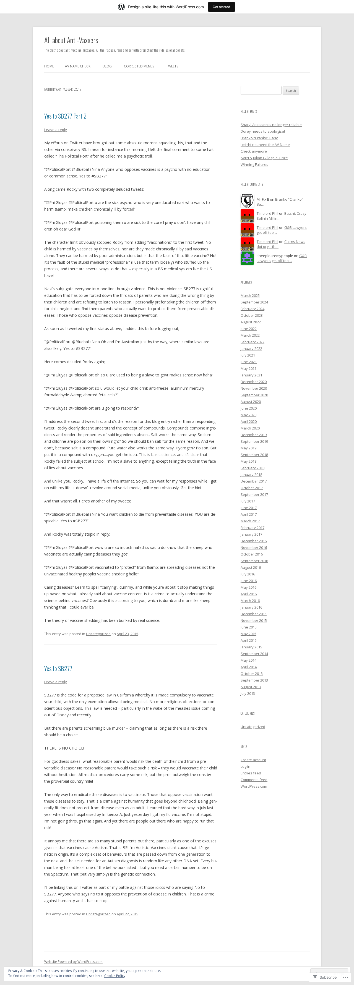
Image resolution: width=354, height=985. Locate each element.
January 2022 (251, 348)
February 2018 (252, 467)
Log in (245, 766)
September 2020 (254, 394)
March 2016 (250, 600)
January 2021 (251, 375)
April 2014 (249, 666)
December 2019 (254, 434)
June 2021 (249, 361)
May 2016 (248, 587)
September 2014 (254, 653)
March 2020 (250, 428)
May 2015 (248, 633)
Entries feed (251, 773)
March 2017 (250, 520)
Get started (221, 7)
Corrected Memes (139, 66)
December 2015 (254, 613)
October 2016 (252, 554)
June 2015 (249, 627)
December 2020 (254, 381)
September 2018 (254, 454)
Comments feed (254, 779)
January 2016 (251, 607)
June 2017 (249, 507)
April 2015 (249, 640)
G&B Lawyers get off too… (282, 258)
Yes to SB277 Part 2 (65, 115)
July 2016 (248, 574)
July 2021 (248, 355)
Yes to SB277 (58, 668)
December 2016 (254, 540)
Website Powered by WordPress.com (73, 961)
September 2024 (254, 302)
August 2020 (251, 401)
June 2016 (249, 580)
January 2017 (251, 534)
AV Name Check (77, 66)
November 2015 (254, 620)
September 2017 (254, 494)
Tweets (172, 66)
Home (49, 66)
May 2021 (248, 368)
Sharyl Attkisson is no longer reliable (271, 124)
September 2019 (254, 441)
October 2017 (252, 487)
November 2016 (254, 547)
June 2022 (249, 328)
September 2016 (254, 560)
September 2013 (254, 680)
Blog (107, 66)
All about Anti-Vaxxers (71, 40)
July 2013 (248, 693)
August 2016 (251, 567)
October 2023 (252, 315)
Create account (253, 759)
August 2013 (251, 686)
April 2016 (249, 593)
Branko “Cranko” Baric (259, 137)
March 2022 (250, 335)
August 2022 (251, 321)
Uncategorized (98, 633)
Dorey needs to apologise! (263, 131)
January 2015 (251, 647)
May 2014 (248, 660)
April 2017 (249, 514)
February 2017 (252, 527)
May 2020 (248, 414)
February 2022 (252, 341)
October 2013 (252, 673)
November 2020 (254, 388)
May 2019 (248, 448)
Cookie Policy (114, 975)
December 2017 (254, 481)
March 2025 (250, 295)
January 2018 (251, 474)
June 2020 (249, 408)
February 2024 (252, 308)
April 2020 (249, 421)
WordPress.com (254, 786)
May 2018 (248, 461)
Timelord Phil (267, 213)
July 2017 (248, 501)
